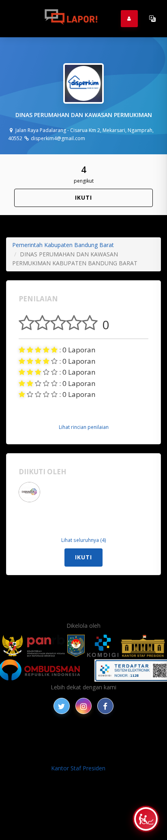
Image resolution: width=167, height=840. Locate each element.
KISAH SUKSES (125, 736)
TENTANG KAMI (120, 746)
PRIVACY (34, 736)
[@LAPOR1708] (62, 706)
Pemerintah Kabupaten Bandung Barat (63, 245)
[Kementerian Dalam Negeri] (76, 645)
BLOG (92, 736)
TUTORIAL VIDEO (62, 755)
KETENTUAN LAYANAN (60, 746)
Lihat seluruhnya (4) (83, 540)
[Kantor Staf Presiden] (143, 645)
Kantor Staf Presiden (78, 768)
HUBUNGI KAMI (112, 755)
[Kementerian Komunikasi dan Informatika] (103, 645)
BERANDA (65, 736)
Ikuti (83, 197)
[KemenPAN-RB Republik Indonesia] (33, 645)
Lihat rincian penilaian (84, 427)
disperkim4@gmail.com (57, 138)
